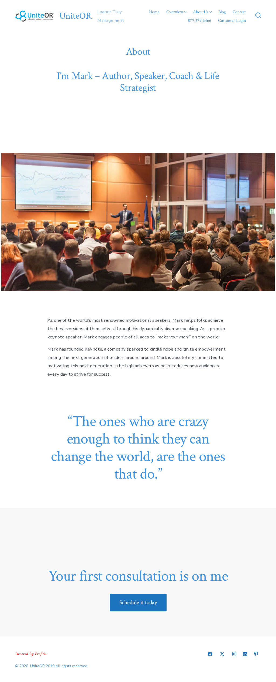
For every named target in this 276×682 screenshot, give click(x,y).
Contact (239, 12)
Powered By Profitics (31, 654)
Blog (222, 12)
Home (154, 12)
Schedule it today (138, 602)
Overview (174, 12)
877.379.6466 (199, 20)
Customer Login (232, 20)
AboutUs (200, 12)
